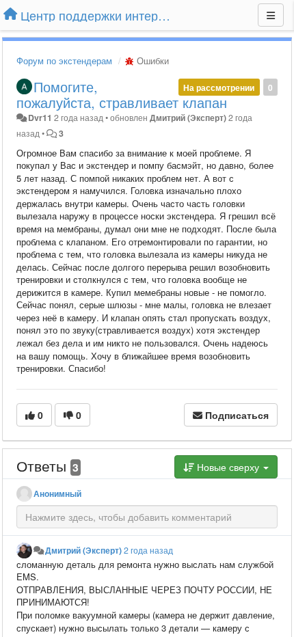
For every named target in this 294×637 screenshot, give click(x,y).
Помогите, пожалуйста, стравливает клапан (121, 94)
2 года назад (148, 550)
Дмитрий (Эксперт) (188, 117)
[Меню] (271, 15)
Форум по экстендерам (64, 60)
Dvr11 (40, 117)
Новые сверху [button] (228, 467)
